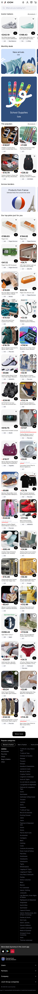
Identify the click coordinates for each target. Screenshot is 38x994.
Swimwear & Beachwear (27, 797)
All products (31, 14)
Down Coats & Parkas (27, 851)
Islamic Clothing (25, 890)
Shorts (22, 827)
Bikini (21, 840)
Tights (22, 864)
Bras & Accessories (26, 812)
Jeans (22, 818)
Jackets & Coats (25, 769)
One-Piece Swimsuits (26, 874)
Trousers (22, 761)
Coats (22, 846)
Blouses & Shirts (25, 771)
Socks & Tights (25, 779)
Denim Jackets (24, 922)
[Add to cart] (15, 33)
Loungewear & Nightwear (28, 784)
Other (3, 762)
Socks (22, 791)
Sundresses (23, 856)
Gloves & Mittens (25, 925)
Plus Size (4, 754)
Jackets (22, 802)
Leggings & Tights (26, 869)
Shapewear (23, 902)
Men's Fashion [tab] (22, 744)
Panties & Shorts (25, 917)
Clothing (3, 749)
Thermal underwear (26, 940)
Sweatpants (24, 859)
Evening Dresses (25, 815)
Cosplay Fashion (25, 774)
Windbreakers (24, 866)
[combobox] (20, 8)
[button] (3, 951)
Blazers (22, 885)
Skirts (22, 805)
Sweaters (23, 807)
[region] (19, 29)
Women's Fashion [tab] (8, 744)
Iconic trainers (7, 14)
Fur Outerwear (24, 887)
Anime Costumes (25, 880)
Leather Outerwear (26, 928)
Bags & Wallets (6, 759)
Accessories (5, 751)
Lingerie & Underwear (27, 777)
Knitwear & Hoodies (26, 756)
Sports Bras (23, 905)
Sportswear (23, 794)
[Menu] (2, 2)
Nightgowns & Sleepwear (28, 900)
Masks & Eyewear (25, 930)
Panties (22, 877)
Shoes (3, 756)
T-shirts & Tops (25, 753)
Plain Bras (23, 853)
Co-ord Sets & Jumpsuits (28, 782)
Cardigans (23, 838)
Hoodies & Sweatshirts (27, 766)
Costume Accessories (27, 848)
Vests (21, 937)
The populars (6, 124)
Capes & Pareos (25, 910)
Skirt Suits (23, 920)
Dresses (22, 758)
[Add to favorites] (15, 19)
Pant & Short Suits (25, 833)
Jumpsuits (23, 893)
